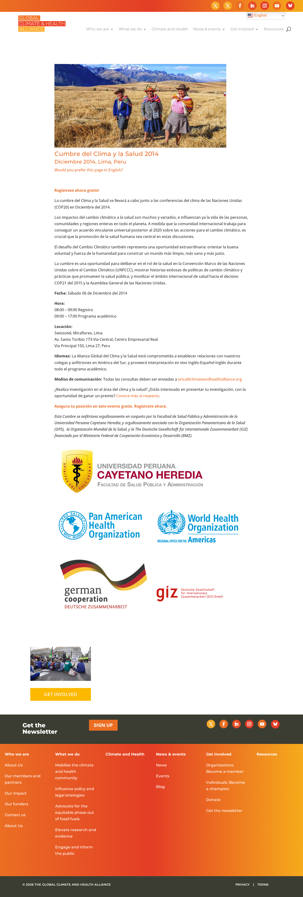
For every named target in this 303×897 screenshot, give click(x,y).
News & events (207, 29)
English (260, 15)
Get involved (242, 29)
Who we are (97, 29)
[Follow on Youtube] (277, 5)
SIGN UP (103, 725)
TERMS (262, 884)
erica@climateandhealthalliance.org (210, 379)
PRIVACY (243, 884)
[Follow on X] (215, 5)
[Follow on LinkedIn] (252, 5)
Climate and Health (170, 29)
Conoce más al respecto (137, 395)
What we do (130, 29)
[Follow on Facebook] (240, 5)
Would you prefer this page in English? (88, 170)
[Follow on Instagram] (264, 5)
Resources (274, 29)
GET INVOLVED (60, 694)
